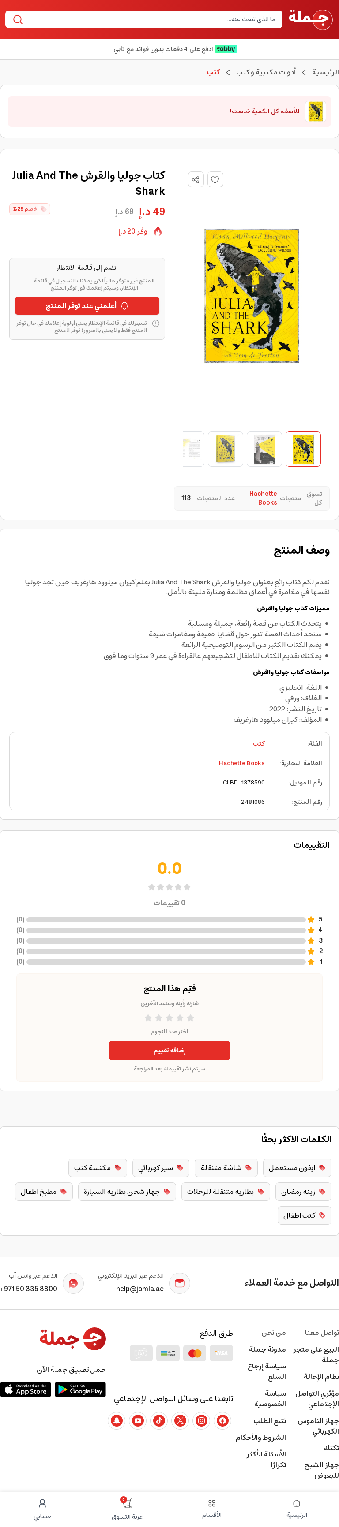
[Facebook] (222, 1421)
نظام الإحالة (321, 1376)
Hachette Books (242, 763)
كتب (259, 744)
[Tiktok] (159, 1421)
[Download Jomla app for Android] (80, 1389)
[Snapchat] (116, 1421)
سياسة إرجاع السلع (267, 1371)
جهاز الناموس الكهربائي (318, 1426)
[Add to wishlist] (215, 179)
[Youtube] (137, 1421)
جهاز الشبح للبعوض (321, 1470)
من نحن (273, 1332)
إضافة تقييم (170, 1050)
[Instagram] (201, 1421)
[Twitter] (180, 1421)
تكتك (331, 1448)
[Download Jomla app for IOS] (25, 1389)
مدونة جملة (267, 1349)
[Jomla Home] (311, 19)
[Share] (195, 180)
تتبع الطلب (269, 1421)
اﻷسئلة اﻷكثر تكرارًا (266, 1459)
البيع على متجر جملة (316, 1354)
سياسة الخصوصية (270, 1398)
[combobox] (151, 19)
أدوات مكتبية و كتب (266, 72)
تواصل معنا (322, 1332)
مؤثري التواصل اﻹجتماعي (317, 1398)
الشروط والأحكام (261, 1437)
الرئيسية (325, 72)
